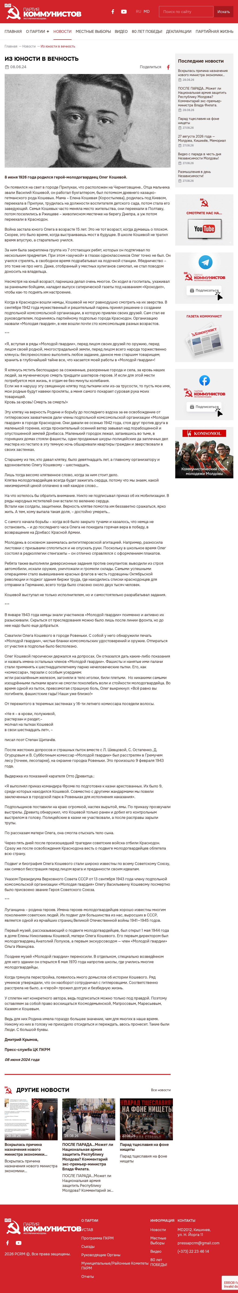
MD (147, 11)
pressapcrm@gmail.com (198, 1243)
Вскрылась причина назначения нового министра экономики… (26, 1149)
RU (138, 11)
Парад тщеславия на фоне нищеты (144, 1147)
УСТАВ (87, 1229)
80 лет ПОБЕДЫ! (147, 31)
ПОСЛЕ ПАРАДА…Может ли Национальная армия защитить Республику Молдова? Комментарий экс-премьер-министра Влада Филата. (87, 1156)
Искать (224, 11)
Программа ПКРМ (97, 1238)
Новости (62, 31)
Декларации (179, 31)
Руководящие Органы (100, 1254)
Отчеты (87, 1276)
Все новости (161, 1090)
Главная (13, 31)
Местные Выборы (93, 31)
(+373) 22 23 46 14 (193, 1251)
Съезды (88, 1246)
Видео (121, 31)
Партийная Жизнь (214, 31)
